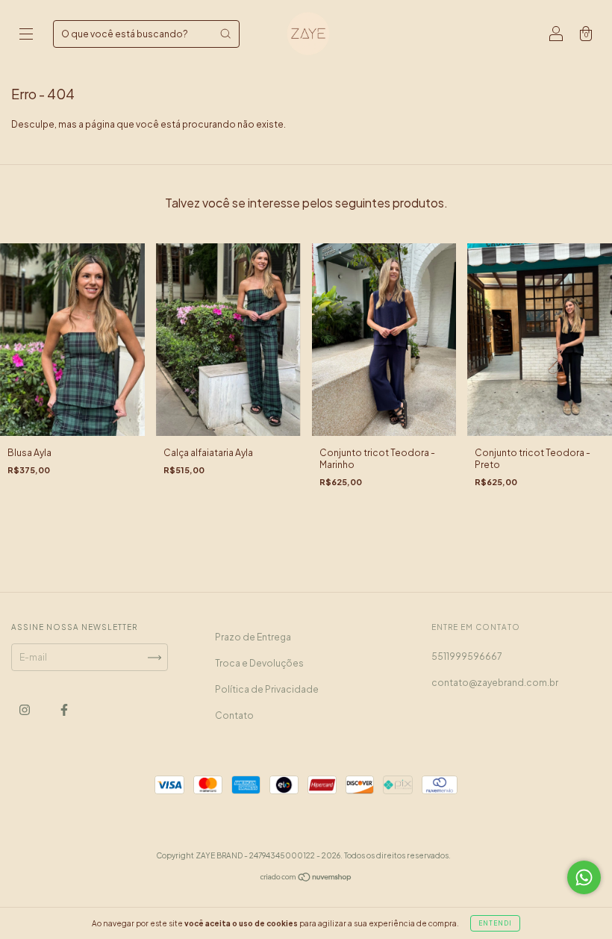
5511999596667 (466, 656)
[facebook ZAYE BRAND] (64, 710)
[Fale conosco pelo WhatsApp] (584, 877)
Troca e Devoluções (259, 663)
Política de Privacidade (267, 689)
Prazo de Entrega (253, 637)
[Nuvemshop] (306, 879)
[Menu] (26, 35)
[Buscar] (225, 33)
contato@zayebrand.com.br (494, 682)
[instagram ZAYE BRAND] (25, 710)
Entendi (495, 923)
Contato (234, 715)
